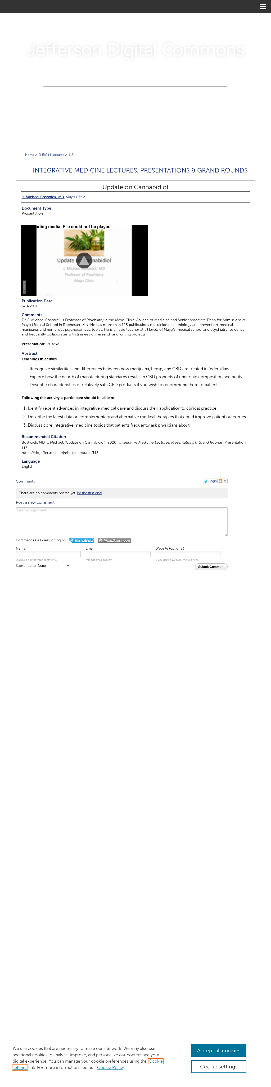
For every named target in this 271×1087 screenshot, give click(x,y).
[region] (135, 1058)
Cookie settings (219, 1067)
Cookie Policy (110, 1067)
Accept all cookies (219, 1050)
